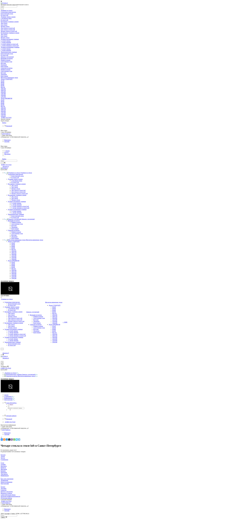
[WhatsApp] (14, 439)
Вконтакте (7, 140)
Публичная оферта (6, 498)
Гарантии (3, 490)
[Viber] (12, 439)
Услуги (3, 458)
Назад (11, 404)
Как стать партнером (7, 479)
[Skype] (17, 439)
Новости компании (6, 482)
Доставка (3, 488)
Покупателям (5, 483)
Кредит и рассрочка (7, 491)
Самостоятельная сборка (8, 495)
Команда (3, 467)
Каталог (3, 455)
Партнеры (4, 472)
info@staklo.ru (6, 133)
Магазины (4, 469)
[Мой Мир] (7, 439)
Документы (4, 474)
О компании (4, 459)
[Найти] (2, 8)
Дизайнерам (4, 480)
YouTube (6, 141)
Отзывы (3, 464)
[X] (9, 439)
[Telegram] (19, 439)
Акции (3, 456)
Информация (5, 475)
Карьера (3, 471)
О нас (2, 463)
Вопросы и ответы (6, 493)
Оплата (3, 487)
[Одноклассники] (4, 439)
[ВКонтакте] (2, 439)
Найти (3, 517)
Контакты (4, 466)
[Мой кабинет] (1, 351)
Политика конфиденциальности (10, 496)
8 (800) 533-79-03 (6, 117)
